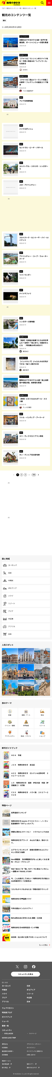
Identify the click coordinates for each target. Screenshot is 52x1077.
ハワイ (10, 596)
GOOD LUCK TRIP (9, 1037)
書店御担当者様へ (8, 1051)
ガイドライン (31, 1047)
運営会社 (5, 1044)
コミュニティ (7, 1030)
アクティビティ (10, 736)
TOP (3, 8)
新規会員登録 (8, 1033)
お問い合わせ (31, 1055)
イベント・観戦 (10, 725)
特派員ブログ (7, 1012)
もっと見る (43, 945)
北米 (10, 573)
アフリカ (11, 626)
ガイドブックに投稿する (35, 1051)
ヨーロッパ (12, 565)
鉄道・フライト (26, 736)
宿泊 (42, 715)
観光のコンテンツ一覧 (14, 8)
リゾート (11, 603)
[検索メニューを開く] (42, 3)
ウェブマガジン (8, 1008)
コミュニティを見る (25, 974)
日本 (10, 634)
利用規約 (5, 1047)
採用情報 (5, 1055)
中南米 (10, 581)
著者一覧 (5, 1025)
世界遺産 (26, 725)
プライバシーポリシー (34, 1044)
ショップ (42, 736)
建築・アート (26, 715)
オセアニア (12, 588)
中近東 (10, 619)
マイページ (32, 1033)
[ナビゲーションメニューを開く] (49, 3)
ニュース (5, 1021)
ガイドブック (7, 1017)
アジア (10, 611)
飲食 (9, 715)
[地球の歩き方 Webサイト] (11, 2)
